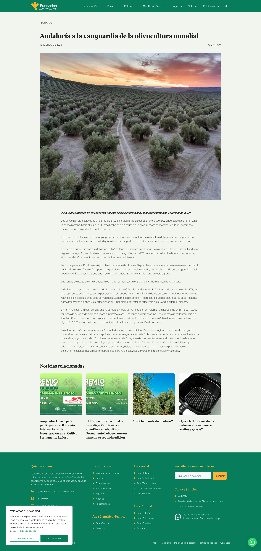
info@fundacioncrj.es (47, 505)
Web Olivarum (185, 496)
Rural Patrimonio (145, 518)
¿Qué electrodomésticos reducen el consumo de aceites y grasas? (196, 425)
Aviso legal (166, 542)
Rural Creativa (144, 523)
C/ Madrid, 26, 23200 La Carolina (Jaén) (56, 491)
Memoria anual (103, 488)
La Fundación (90, 6)
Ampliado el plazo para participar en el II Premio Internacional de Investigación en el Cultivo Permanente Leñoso (58, 429)
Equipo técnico (103, 483)
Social (110, 6)
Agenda (177, 6)
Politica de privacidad (185, 542)
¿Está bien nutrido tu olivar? (153, 421)
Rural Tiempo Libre (146, 483)
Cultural (128, 6)
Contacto (225, 542)
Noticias (192, 6)
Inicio (155, 542)
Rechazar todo (25, 538)
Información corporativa (108, 473)
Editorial (141, 528)
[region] (39, 525)
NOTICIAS (46, 23)
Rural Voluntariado (146, 478)
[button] (226, 6)
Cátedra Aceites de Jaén (190, 506)
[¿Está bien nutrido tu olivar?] (154, 394)
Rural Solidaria (144, 473)
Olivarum (214, 44)
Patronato (101, 478)
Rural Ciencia (102, 523)
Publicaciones (211, 6)
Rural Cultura (143, 512)
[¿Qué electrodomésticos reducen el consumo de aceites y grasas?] (200, 394)
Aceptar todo (54, 538)
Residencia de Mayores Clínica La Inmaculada (200, 501)
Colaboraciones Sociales (149, 488)
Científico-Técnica (153, 6)
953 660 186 (42, 498)
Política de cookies (27, 531)
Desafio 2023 (143, 493)
